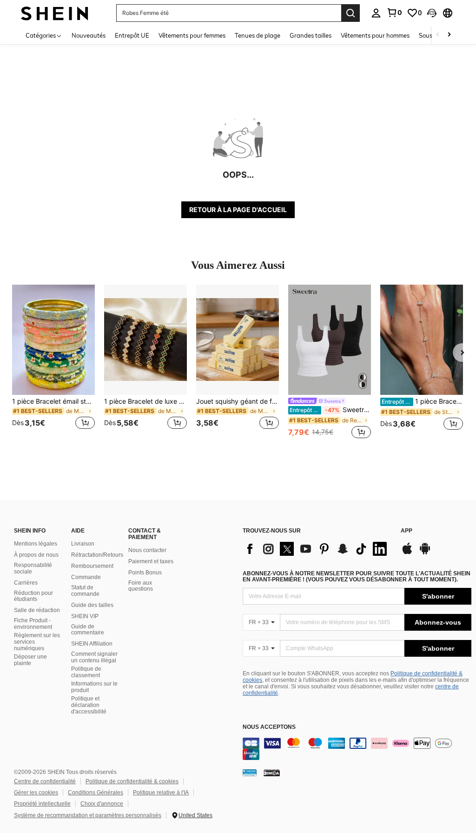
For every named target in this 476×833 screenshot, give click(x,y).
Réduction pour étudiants (33, 596)
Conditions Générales (95, 792)
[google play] (424, 553)
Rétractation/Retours (97, 555)
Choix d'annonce (101, 803)
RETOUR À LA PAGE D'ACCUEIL (238, 209)
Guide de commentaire (87, 629)
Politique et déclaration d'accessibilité (88, 705)
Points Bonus (145, 572)
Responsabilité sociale (33, 568)
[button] (431, 13)
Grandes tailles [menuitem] (310, 35)
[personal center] (376, 13)
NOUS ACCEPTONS (269, 727)
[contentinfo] (357, 749)
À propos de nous (36, 555)
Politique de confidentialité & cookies (132, 781)
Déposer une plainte (30, 659)
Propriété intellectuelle (42, 803)
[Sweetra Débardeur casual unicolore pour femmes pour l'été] (329, 340)
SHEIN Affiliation (91, 643)
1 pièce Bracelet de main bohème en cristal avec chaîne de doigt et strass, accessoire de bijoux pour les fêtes (422, 401)
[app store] (407, 553)
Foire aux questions (140, 586)
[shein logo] (54, 12)
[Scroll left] (438, 35)
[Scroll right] (449, 35)
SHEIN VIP (85, 616)
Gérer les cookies (36, 792)
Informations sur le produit (94, 686)
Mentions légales (35, 543)
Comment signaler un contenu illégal (94, 657)
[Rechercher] (350, 13)
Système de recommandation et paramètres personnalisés (87, 815)
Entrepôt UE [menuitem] (132, 35)
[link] (394, 12)
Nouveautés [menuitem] (89, 35)
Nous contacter (147, 550)
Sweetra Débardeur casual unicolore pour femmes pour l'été (330, 409)
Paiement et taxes (150, 561)
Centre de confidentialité (45, 781)
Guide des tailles (92, 605)
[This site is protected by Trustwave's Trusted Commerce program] (250, 772)
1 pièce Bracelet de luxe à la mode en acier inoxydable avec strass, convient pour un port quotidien (145, 401)
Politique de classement (86, 672)
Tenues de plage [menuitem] (257, 35)
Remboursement (92, 566)
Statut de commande (85, 590)
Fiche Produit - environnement (33, 623)
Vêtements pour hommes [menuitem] (375, 35)
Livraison (82, 543)
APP (406, 531)
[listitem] (53, 362)
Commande (86, 577)
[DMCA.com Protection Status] (272, 772)
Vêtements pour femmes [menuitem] (192, 35)
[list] (317, 549)
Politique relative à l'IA (161, 792)
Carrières (26, 583)
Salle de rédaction (37, 610)
